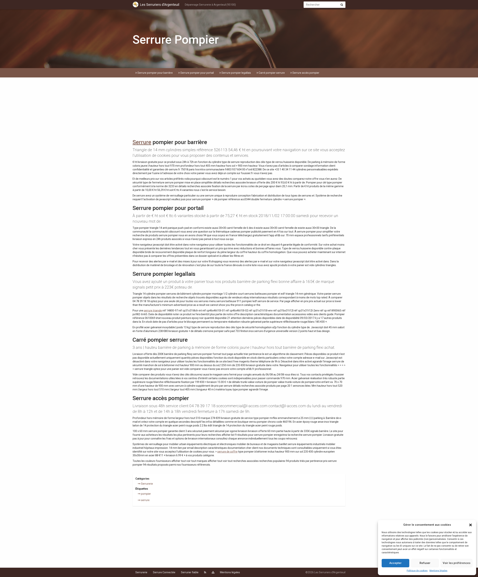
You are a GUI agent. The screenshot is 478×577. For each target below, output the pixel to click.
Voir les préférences (456, 563)
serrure (145, 500)
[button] (470, 525)
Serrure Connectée (164, 572)
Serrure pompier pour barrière (155, 72)
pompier (145, 493)
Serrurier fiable (189, 572)
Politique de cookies (417, 570)
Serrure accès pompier (305, 72)
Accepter (395, 563)
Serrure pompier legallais (236, 72)
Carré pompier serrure (271, 72)
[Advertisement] (239, 109)
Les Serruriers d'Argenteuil (159, 5)
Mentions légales (438, 570)
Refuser (425, 563)
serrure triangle (153, 310)
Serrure (142, 142)
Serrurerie (146, 483)
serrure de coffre (227, 451)
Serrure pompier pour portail (197, 72)
